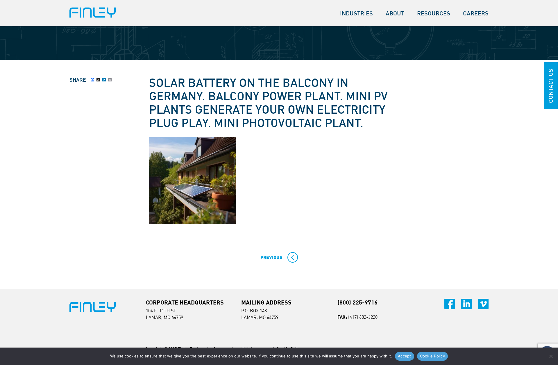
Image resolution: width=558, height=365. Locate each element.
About (395, 13)
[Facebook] (92, 79)
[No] (551, 356)
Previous (271, 257)
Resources (433, 13)
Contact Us (550, 86)
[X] (98, 79)
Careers (476, 13)
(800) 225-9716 (357, 302)
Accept (404, 356)
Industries (356, 13)
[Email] (110, 79)
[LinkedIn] (104, 79)
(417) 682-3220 (363, 317)
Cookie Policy (432, 356)
